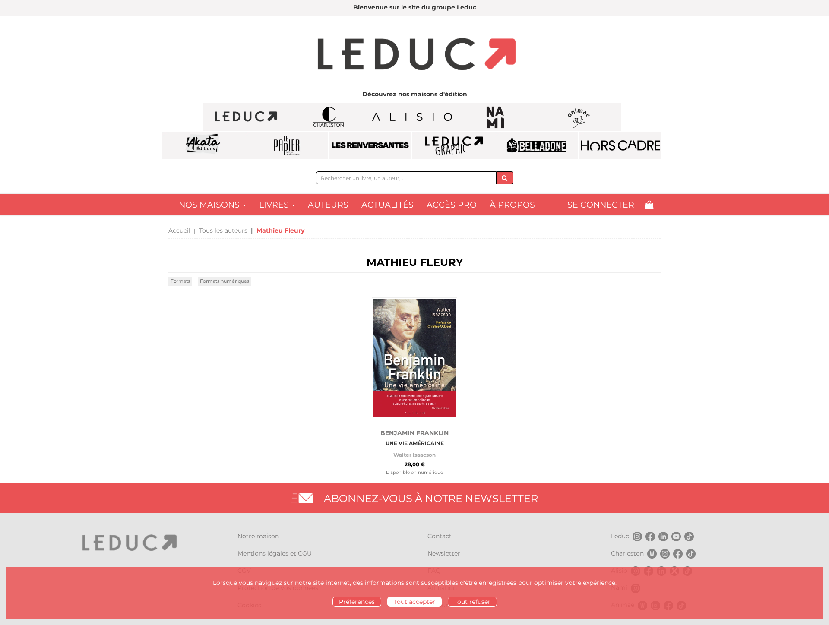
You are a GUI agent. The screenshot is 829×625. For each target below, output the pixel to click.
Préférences (357, 602)
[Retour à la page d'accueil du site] (414, 55)
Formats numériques (224, 281)
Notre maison (258, 536)
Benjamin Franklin (414, 433)
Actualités (387, 205)
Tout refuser (472, 602)
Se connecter (600, 205)
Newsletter (443, 553)
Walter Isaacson (414, 454)
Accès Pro (452, 205)
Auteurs (328, 205)
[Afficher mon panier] (649, 205)
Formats (180, 281)
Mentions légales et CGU (274, 553)
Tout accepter (414, 602)
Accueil (179, 230)
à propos (512, 205)
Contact (439, 536)
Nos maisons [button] (210, 205)
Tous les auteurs (223, 230)
